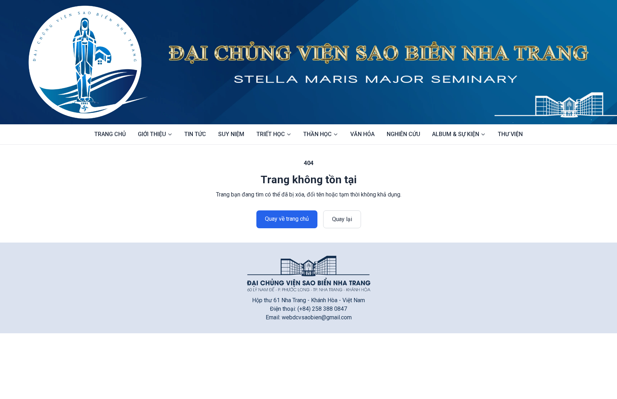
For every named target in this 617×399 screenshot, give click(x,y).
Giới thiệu (152, 134)
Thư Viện (510, 134)
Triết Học (270, 134)
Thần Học (317, 134)
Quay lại (342, 219)
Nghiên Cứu (403, 134)
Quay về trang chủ (287, 218)
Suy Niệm (231, 134)
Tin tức (195, 134)
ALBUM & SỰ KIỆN (455, 134)
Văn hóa (362, 134)
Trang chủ (110, 134)
